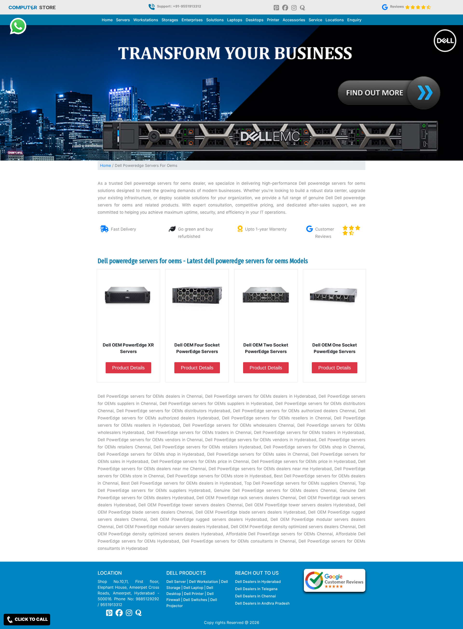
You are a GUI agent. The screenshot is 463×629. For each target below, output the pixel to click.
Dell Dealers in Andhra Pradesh (262, 603)
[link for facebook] (285, 7)
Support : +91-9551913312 (179, 6)
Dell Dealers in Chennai (255, 596)
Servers (123, 19)
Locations (335, 19)
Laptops (234, 19)
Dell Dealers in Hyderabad (258, 581)
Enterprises (192, 19)
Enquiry (354, 19)
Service (315, 19)
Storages (170, 19)
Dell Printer (194, 593)
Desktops (255, 19)
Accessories (294, 19)
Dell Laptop (193, 587)
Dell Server (176, 581)
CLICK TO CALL (31, 619)
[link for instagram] (294, 7)
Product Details (128, 367)
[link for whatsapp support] (18, 26)
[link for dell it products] (32, 7)
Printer (273, 19)
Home (107, 19)
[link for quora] (302, 7)
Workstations (145, 19)
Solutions (215, 19)
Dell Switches (195, 599)
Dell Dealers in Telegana (256, 589)
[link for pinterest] (276, 7)
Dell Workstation (203, 581)
